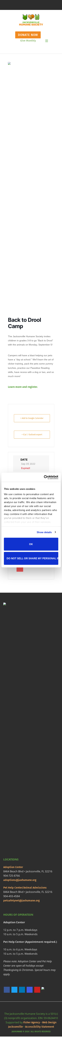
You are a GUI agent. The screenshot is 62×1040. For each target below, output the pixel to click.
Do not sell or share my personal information (32, 558)
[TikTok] (44, 990)
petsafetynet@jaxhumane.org (21, 900)
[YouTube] (37, 990)
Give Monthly (28, 40)
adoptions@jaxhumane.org (19, 880)
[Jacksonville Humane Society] (31, 20)
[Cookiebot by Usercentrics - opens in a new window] (44, 477)
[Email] (20, 568)
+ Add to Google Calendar (31, 418)
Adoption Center (13, 867)
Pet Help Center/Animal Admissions (25, 887)
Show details (44, 532)
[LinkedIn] (22, 990)
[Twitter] (14, 990)
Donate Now (28, 35)
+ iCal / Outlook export (32, 434)
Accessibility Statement (39, 1026)
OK (31, 544)
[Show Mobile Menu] (46, 40)
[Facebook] (7, 990)
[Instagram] (30, 990)
